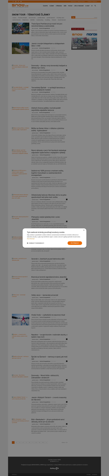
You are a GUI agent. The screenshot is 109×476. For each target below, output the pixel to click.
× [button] (83, 230)
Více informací (30, 239)
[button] (35, 243)
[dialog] (54, 238)
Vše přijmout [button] (75, 243)
